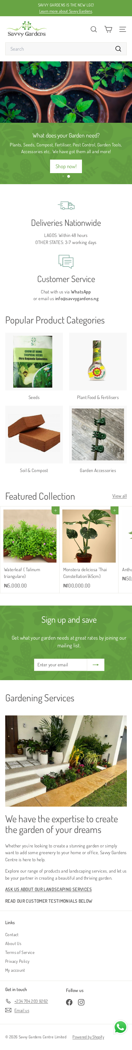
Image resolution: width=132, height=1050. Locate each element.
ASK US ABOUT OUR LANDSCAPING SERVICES (48, 889)
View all (119, 496)
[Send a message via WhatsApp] (120, 1027)
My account (15, 970)
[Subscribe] (95, 665)
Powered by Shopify (88, 1036)
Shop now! (66, 166)
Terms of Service (19, 952)
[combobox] (66, 48)
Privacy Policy (17, 961)
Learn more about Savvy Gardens (65, 11)
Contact (12, 934)
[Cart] (108, 29)
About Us (13, 943)
